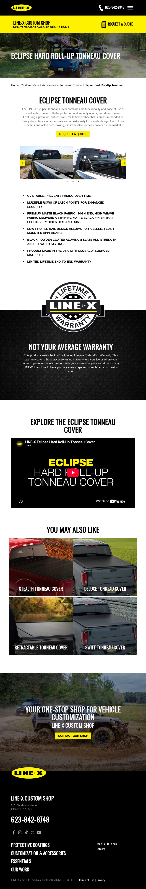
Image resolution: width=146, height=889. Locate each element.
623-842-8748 (30, 819)
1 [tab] (69, 183)
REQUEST (120, 24)
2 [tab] (74, 183)
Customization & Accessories (39, 85)
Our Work (20, 869)
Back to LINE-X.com (107, 844)
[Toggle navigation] (130, 7)
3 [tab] (79, 183)
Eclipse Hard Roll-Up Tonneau (103, 85)
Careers (101, 849)
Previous (22, 163)
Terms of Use (86, 880)
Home (15, 85)
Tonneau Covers (70, 85)
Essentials (21, 861)
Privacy (101, 880)
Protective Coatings (30, 845)
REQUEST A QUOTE (73, 134)
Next (123, 163)
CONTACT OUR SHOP (73, 735)
